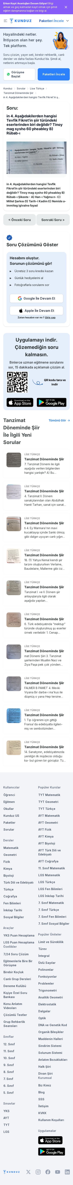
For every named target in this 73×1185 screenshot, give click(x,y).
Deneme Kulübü (14, 986)
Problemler (46, 983)
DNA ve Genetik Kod (52, 1025)
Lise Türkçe (37, 88)
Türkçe (8, 889)
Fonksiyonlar (47, 976)
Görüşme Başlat (17, 74)
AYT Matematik (49, 815)
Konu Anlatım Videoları (12, 1006)
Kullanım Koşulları (51, 1120)
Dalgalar (44, 1011)
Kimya (7, 868)
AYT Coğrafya (48, 861)
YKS (6, 1111)
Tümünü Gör (57, 420)
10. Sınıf (9, 1058)
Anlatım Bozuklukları (52, 1059)
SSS (41, 1099)
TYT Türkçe (46, 808)
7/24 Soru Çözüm (16, 954)
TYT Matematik (49, 795)
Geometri (10, 854)
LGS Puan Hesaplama (18, 942)
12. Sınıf (9, 1044)
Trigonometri (47, 990)
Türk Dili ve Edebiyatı (18, 882)
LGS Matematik (49, 875)
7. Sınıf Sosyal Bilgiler (53, 923)
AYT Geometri (48, 822)
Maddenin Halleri (50, 1039)
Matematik (10, 848)
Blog (41, 1092)
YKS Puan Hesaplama (18, 935)
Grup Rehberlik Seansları (14, 1024)
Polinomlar (46, 969)
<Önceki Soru (19, 220)
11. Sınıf (8, 1051)
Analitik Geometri (50, 997)
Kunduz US (11, 815)
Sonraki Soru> (53, 220)
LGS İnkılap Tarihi (51, 896)
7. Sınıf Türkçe (48, 909)
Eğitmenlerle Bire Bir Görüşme (17, 963)
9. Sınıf (8, 1065)
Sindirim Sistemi (49, 1046)
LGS (6, 1131)
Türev (42, 949)
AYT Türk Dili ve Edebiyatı (49, 852)
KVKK (42, 1113)
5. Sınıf (8, 1092)
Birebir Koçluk (13, 972)
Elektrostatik (47, 1004)
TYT (6, 1125)
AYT (6, 1118)
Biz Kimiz (44, 1085)
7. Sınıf (8, 1079)
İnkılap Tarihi (12, 910)
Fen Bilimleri (12, 903)
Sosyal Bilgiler (13, 917)
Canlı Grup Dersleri (17, 979)
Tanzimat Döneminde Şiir (18, 93)
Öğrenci (9, 795)
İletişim (43, 1106)
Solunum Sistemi (50, 1052)
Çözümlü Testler (15, 1015)
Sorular (21, 88)
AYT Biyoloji (46, 843)
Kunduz (7, 88)
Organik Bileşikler (51, 1032)
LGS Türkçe (46, 882)
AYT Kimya (46, 836)
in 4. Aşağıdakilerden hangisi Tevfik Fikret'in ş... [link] (31, 97)
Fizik (6, 861)
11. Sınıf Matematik (51, 868)
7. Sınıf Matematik (51, 903)
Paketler (9, 822)
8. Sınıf (8, 1072)
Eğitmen (9, 802)
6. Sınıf (8, 1085)
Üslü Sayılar (47, 962)
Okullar (8, 808)
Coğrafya (10, 896)
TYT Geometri (48, 802)
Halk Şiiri (44, 1066)
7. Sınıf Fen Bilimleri (52, 916)
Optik (42, 1018)
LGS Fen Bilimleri (50, 889)
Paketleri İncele (54, 74)
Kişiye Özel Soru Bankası (15, 995)
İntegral (43, 955)
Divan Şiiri (45, 1073)
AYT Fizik (44, 829)
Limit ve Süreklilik (50, 942)
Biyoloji (8, 875)
